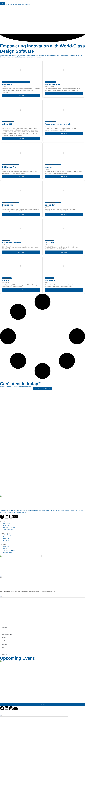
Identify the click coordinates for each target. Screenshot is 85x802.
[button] (16, 82)
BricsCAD (49, 243)
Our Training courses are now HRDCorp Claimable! (15, 4)
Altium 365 (7, 124)
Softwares (4, 631)
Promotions (4, 644)
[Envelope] (15, 517)
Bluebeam (7, 84)
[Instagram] (11, 517)
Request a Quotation (7, 634)
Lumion (48, 167)
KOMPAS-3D (50, 280)
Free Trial (4, 641)
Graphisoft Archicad (11, 243)
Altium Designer (52, 84)
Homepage (4, 627)
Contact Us (4, 654)
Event (3, 647)
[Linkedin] (6, 517)
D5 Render (50, 205)
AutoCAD (6, 280)
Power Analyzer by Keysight (58, 124)
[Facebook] (2, 517)
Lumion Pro (7, 205)
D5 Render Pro (9, 167)
